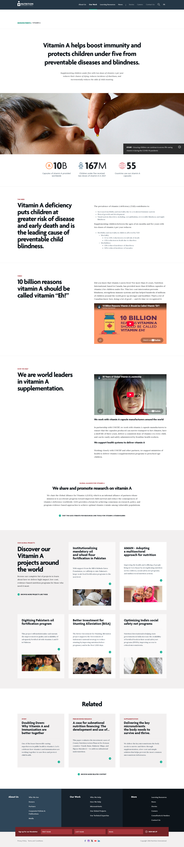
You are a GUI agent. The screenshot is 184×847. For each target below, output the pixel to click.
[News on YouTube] (95, 841)
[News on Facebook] (85, 841)
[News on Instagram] (88, 841)
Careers (140, 4)
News (120, 4)
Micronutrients (24, 23)
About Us (82, 4)
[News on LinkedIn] (99, 841)
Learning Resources (107, 4)
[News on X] (92, 841)
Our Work (93, 4)
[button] (159, 5)
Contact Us (150, 4)
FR (164, 4)
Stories (131, 4)
